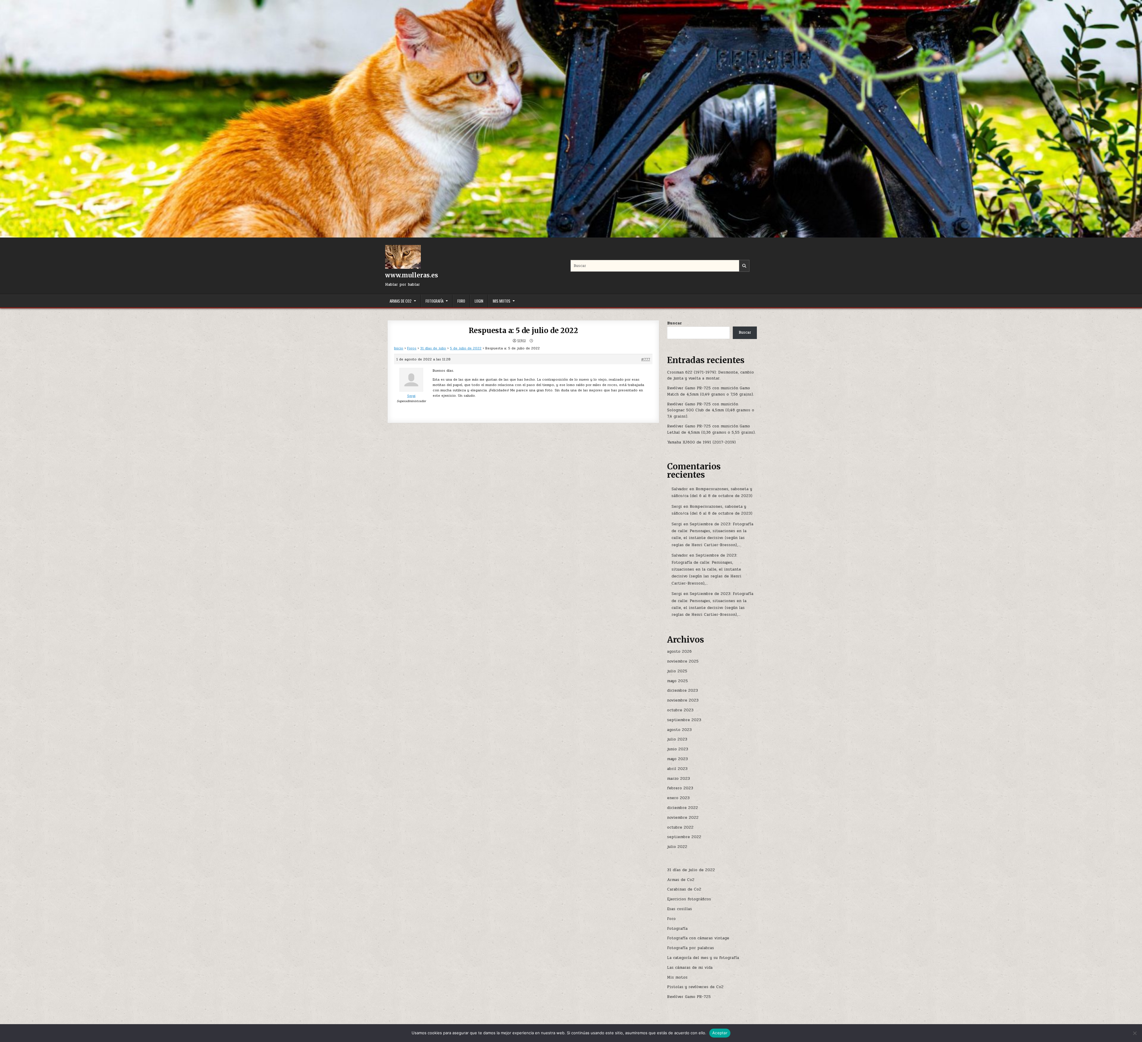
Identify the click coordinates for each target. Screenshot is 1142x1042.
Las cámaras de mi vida (690, 968)
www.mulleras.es (411, 275)
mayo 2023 (677, 759)
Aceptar (719, 1032)
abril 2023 (677, 769)
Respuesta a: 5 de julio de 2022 (523, 330)
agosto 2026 (679, 651)
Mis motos (501, 301)
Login (479, 301)
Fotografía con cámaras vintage (698, 938)
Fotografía (434, 301)
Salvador (680, 489)
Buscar (674, 323)
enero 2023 (678, 798)
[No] (1135, 1033)
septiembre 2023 (684, 720)
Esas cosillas (679, 909)
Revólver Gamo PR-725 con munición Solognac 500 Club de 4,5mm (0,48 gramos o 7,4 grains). (710, 410)
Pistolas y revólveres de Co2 (695, 987)
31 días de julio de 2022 (691, 870)
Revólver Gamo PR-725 (689, 997)
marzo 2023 (678, 779)
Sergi (521, 341)
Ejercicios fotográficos (689, 899)
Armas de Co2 (401, 301)
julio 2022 (677, 847)
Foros (411, 348)
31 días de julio (433, 348)
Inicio (398, 348)
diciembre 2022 (682, 808)
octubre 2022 (680, 827)
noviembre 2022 (683, 818)
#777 (645, 359)
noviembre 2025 (683, 661)
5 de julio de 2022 (465, 348)
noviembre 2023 (683, 700)
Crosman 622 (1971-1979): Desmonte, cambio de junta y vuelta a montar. (710, 375)
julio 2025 (677, 671)
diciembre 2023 (682, 690)
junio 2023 (677, 749)
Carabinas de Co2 (684, 889)
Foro (461, 301)
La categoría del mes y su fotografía (703, 958)
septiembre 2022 (684, 837)
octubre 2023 (680, 710)
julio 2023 (677, 739)
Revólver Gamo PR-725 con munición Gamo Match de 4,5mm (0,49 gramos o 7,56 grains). (710, 391)
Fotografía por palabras (690, 948)
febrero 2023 (680, 788)
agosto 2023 (679, 730)
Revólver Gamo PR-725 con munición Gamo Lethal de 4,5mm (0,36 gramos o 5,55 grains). (711, 429)
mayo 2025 (677, 681)
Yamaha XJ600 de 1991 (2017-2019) (701, 442)
